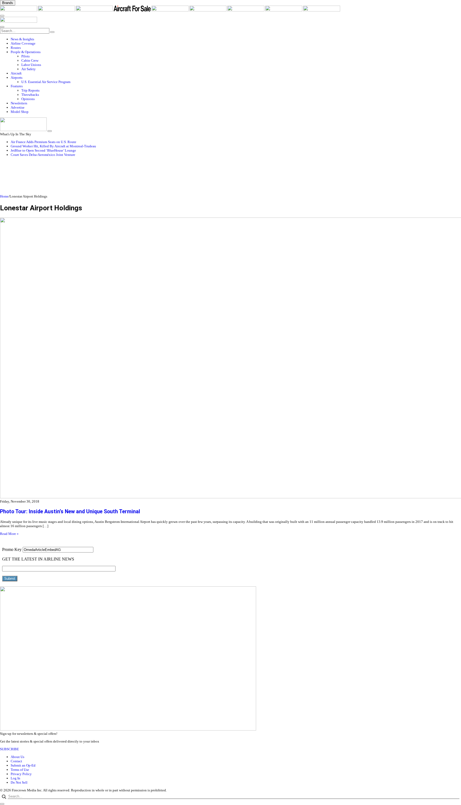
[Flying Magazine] (57, 10)
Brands (7, 3)
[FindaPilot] (284, 10)
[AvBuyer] (170, 10)
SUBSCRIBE (9, 749)
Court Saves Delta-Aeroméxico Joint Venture (43, 155)
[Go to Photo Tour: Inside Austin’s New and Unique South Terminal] (230, 358)
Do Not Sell (19, 782)
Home (4, 196)
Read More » (9, 534)
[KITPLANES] (208, 10)
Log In (15, 778)
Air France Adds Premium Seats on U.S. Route (43, 142)
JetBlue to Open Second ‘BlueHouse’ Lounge (43, 150)
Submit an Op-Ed (23, 765)
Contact (16, 761)
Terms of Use (20, 770)
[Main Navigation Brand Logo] (18, 21)
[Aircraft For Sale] (133, 10)
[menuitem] (236, 39)
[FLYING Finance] (321, 10)
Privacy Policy (21, 774)
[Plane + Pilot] (246, 10)
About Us (17, 757)
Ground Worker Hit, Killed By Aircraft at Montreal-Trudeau (53, 146)
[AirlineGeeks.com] (19, 10)
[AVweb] (95, 10)
